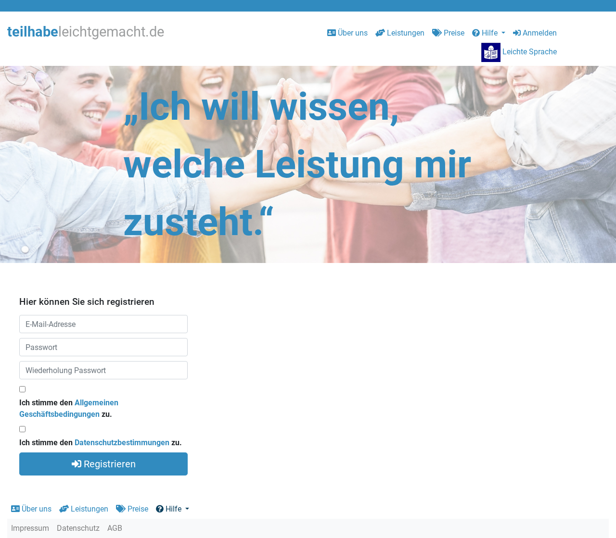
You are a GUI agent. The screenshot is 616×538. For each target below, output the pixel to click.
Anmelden (539, 33)
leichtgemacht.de (85, 32)
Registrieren (108, 464)
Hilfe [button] (490, 33)
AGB (114, 528)
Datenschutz (78, 528)
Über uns (352, 33)
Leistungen (404, 33)
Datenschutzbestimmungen (122, 442)
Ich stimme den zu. (68, 408)
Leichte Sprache (528, 51)
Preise (453, 33)
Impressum (30, 528)
